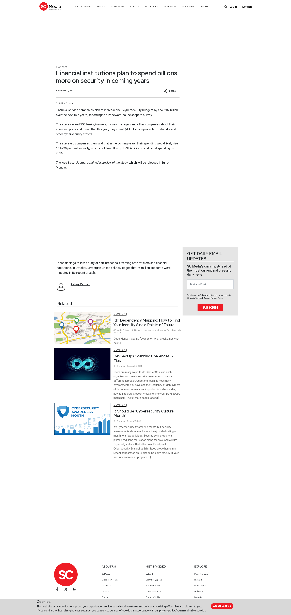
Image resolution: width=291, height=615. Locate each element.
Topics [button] (101, 6)
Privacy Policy (216, 298)
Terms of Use (201, 298)
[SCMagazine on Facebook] (57, 589)
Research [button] (170, 6)
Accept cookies (222, 606)
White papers (200, 585)
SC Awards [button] (188, 6)
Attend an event (153, 585)
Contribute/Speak (154, 580)
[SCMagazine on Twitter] (66, 589)
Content (62, 67)
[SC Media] (50, 6)
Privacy (105, 597)
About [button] (204, 6)
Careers (105, 591)
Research (198, 580)
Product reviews (201, 574)
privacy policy (167, 610)
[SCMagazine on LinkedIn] (74, 589)
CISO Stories (83, 6)
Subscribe (210, 307)
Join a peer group (153, 591)
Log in (233, 7)
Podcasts (198, 597)
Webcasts (198, 591)
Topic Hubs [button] (117, 6)
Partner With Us (153, 597)
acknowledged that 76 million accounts (137, 268)
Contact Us (106, 585)
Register (246, 7)
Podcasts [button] (151, 6)
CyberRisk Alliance (110, 580)
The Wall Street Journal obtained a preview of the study (92, 162)
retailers (144, 263)
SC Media (106, 574)
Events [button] (134, 6)
